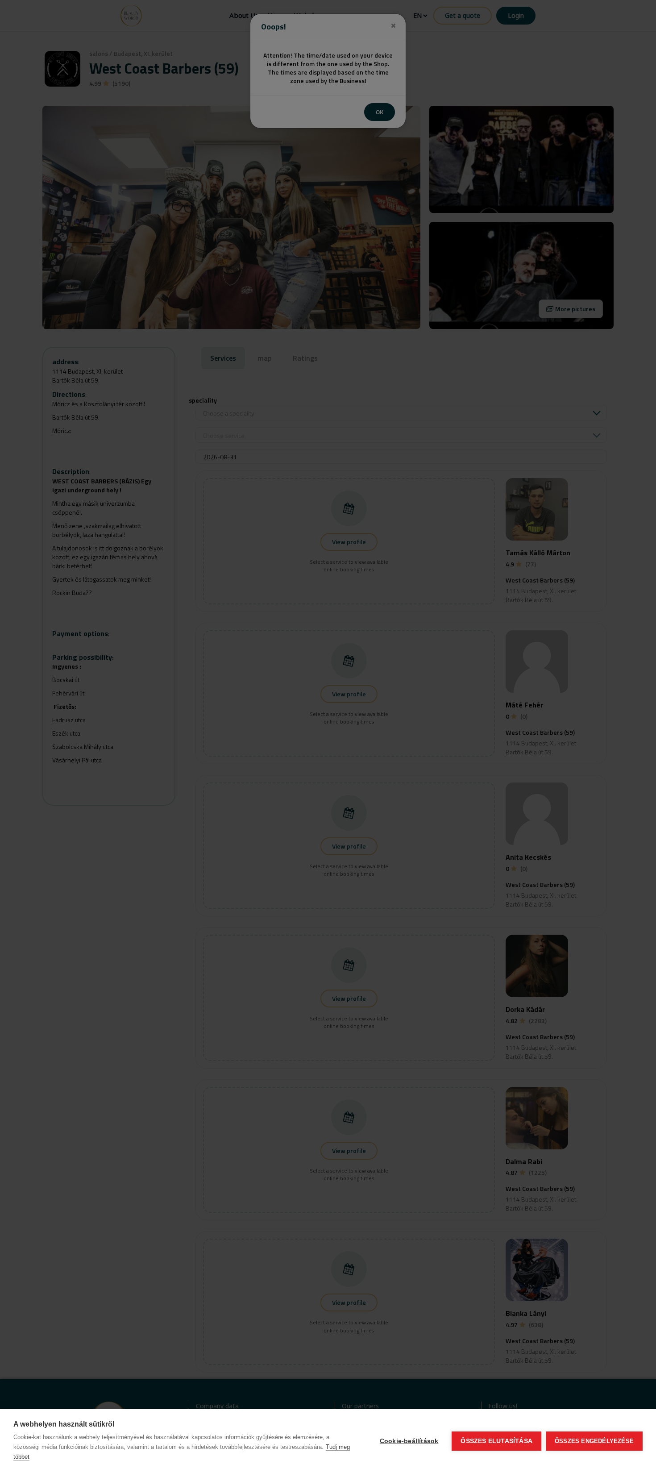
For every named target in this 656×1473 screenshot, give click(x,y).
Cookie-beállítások (409, 1441)
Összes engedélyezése (594, 1441)
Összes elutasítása (496, 1441)
